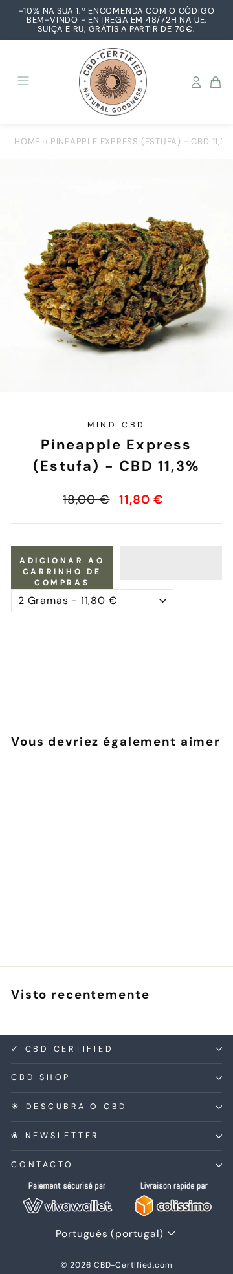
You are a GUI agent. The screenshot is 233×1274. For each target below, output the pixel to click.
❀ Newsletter (55, 1135)
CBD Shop (41, 1077)
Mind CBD (116, 425)
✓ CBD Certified (62, 1049)
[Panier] (215, 82)
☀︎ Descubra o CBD (69, 1106)
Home (27, 141)
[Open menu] (23, 82)
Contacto (42, 1165)
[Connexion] (196, 82)
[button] (171, 563)
